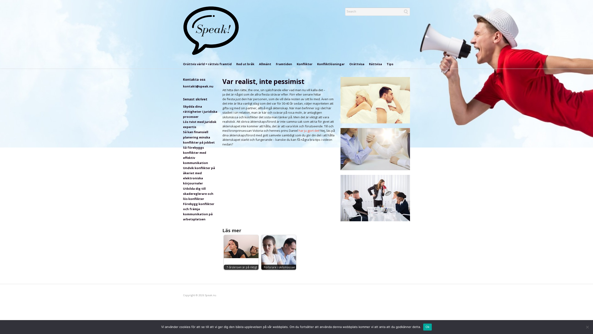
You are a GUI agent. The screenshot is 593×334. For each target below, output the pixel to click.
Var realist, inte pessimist (263, 81)
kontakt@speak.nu (198, 86)
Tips (390, 64)
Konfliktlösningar (331, 64)
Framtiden (284, 64)
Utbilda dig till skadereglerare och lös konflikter (198, 193)
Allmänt (265, 64)
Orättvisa (356, 64)
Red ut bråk (245, 64)
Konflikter (304, 64)
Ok (428, 327)
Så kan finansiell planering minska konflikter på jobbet (199, 137)
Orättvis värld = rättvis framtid (207, 64)
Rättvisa (375, 64)
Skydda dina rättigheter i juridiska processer (200, 111)
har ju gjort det (309, 130)
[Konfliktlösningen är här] (211, 31)
